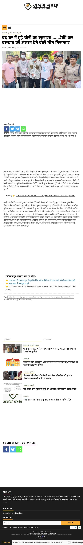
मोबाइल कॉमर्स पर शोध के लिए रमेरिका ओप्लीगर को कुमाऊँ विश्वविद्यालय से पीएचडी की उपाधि (47, 377)
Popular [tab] (48, 339)
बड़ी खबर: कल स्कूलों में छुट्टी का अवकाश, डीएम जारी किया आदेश (49, 389)
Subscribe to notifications (13, 513)
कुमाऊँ (10, 33)
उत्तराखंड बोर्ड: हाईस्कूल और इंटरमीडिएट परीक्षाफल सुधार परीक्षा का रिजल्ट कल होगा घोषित (50, 363)
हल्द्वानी (19, 33)
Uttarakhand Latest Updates (52, 297)
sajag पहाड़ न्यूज (23, 297)
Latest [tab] (8, 339)
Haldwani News (12, 297)
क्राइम (14, 33)
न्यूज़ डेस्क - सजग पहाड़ (20, 48)
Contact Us (6, 527)
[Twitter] (17, 129)
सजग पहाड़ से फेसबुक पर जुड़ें (19, 283)
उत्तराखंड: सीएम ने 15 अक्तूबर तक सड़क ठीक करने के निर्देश (47, 400)
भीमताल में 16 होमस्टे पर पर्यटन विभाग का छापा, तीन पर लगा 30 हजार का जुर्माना (49, 350)
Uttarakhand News (67, 297)
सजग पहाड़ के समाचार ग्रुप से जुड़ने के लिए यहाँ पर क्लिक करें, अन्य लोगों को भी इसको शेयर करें (42, 280)
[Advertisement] (41, 16)
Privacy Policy (34, 527)
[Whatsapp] (23, 129)
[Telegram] (12, 129)
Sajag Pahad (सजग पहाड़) (44, 532)
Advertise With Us (20, 527)
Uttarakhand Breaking (35, 297)
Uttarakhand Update (10, 299)
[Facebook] (6, 129)
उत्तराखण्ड (4, 33)
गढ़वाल (37, 345)
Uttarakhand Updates (24, 299)
